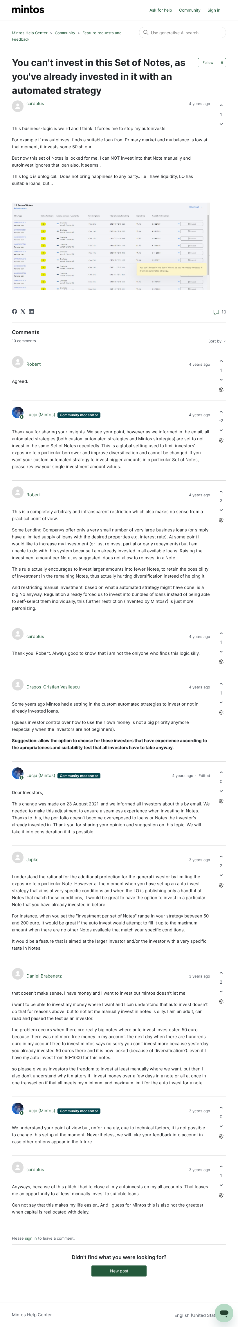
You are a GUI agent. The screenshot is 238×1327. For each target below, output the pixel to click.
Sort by (215, 341)
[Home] (28, 10)
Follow (208, 62)
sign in (31, 1238)
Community (190, 10)
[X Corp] (23, 311)
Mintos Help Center (30, 32)
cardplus (35, 103)
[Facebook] (14, 311)
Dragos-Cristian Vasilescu (53, 687)
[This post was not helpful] (221, 124)
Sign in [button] (214, 10)
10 (223, 312)
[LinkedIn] (31, 311)
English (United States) (198, 1315)
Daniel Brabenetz (44, 976)
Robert (33, 364)
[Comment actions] (221, 390)
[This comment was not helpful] (221, 379)
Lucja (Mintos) (41, 414)
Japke (32, 859)
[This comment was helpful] (221, 361)
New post (119, 1270)
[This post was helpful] (221, 105)
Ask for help (160, 10)
